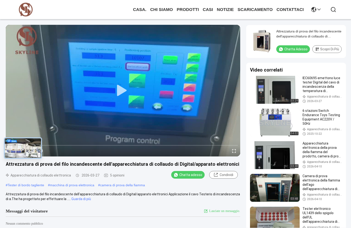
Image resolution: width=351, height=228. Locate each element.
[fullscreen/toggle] (234, 150)
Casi (208, 9)
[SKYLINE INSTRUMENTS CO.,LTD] (25, 9)
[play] (123, 91)
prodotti (188, 9)
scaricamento (255, 9)
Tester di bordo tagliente (26, 185)
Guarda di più (81, 199)
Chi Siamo (161, 9)
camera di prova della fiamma (122, 185)
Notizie (225, 9)
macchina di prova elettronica (72, 185)
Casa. (139, 9)
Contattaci (290, 9)
